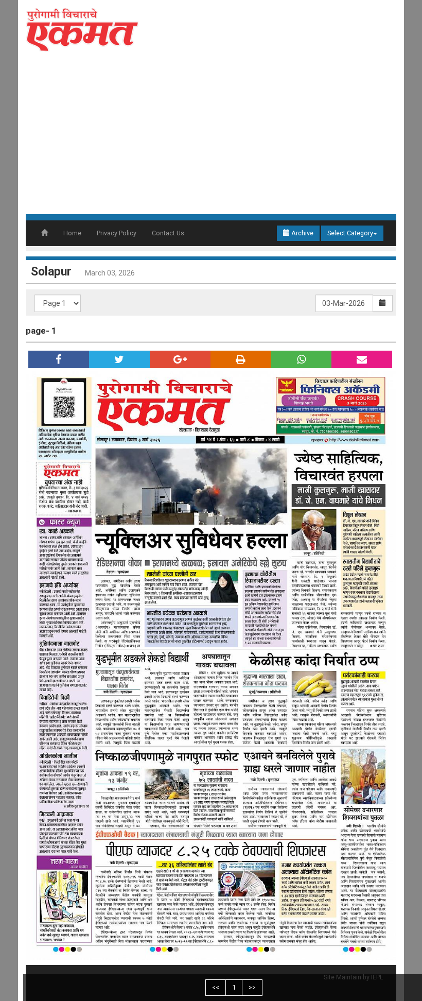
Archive (301, 233)
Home (72, 233)
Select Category (350, 233)
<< (215, 987)
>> (252, 987)
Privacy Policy (116, 233)
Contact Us (168, 233)
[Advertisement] (211, 137)
